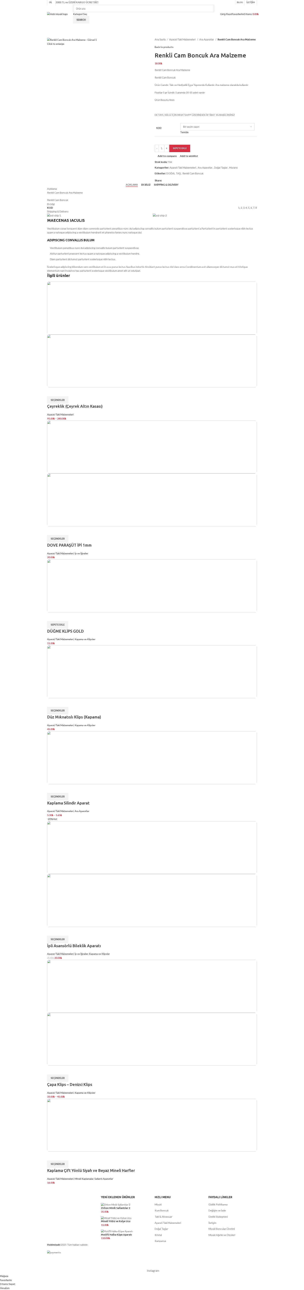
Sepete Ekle (180, 148)
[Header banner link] (152, 645)
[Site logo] (57, 13)
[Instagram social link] (233, 2)
